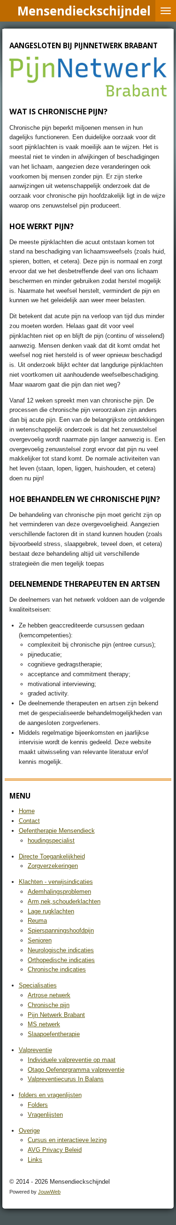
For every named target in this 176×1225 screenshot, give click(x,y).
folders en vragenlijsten (50, 1094)
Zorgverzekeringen (53, 865)
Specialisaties (38, 985)
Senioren (40, 940)
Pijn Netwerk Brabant (56, 1014)
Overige (29, 1130)
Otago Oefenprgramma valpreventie (76, 1069)
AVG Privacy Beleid (55, 1149)
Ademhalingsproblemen (59, 891)
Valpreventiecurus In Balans (66, 1079)
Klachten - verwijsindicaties (56, 881)
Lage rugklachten (51, 911)
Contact (29, 820)
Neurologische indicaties (61, 950)
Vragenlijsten (45, 1114)
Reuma (37, 920)
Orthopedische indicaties (61, 960)
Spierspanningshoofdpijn (61, 930)
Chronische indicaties (57, 969)
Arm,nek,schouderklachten (64, 901)
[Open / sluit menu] (165, 11)
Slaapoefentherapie (54, 1034)
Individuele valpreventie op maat (71, 1059)
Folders (38, 1104)
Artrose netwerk (49, 995)
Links (35, 1159)
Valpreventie (35, 1049)
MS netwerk (44, 1024)
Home (27, 810)
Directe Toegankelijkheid (52, 856)
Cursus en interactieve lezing (67, 1139)
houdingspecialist (51, 840)
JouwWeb (49, 1192)
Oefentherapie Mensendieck (57, 830)
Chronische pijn (48, 1004)
